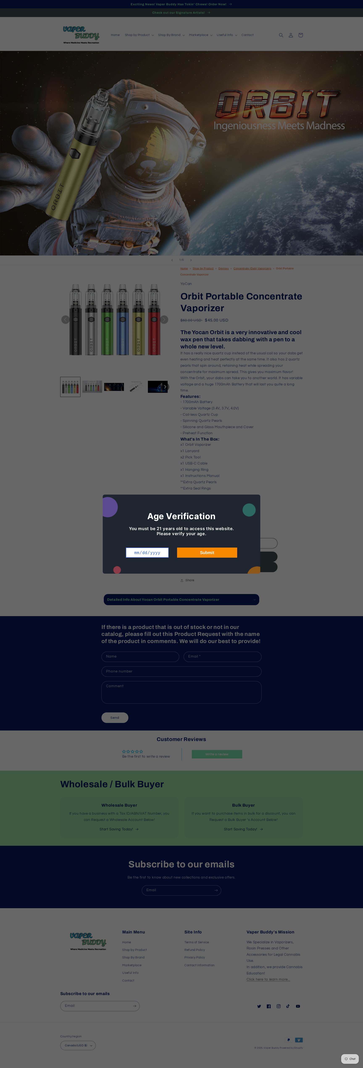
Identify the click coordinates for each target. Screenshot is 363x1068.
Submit (207, 552)
